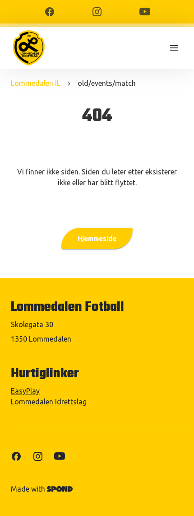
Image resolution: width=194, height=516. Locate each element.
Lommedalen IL (35, 83)
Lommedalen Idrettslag (49, 402)
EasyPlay (25, 391)
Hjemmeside (97, 238)
